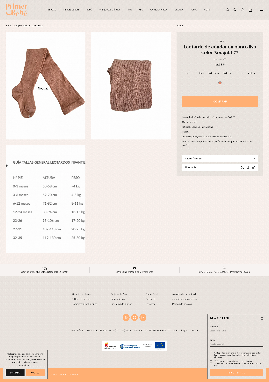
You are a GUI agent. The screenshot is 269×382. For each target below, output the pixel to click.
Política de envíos (80, 299)
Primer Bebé (152, 294)
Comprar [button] (220, 101)
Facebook (248, 167)
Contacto (151, 299)
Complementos (158, 10)
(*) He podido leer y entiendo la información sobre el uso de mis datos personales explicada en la (238, 355)
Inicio (8, 26)
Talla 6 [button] (240, 73)
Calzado (179, 10)
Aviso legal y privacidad (184, 294)
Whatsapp (253, 167)
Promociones (118, 299)
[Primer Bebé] (16, 9)
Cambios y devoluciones (84, 304)
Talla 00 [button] (227, 73)
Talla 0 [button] (189, 73)
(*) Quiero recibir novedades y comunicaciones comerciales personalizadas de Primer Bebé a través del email (238, 363)
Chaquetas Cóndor (109, 10)
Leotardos (37, 26)
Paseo (194, 10)
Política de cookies (182, 304)
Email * (213, 340)
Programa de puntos (121, 304)
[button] (220, 83)
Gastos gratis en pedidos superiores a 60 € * (45, 272)
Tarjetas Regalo (119, 294)
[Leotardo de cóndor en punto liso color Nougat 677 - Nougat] (45, 86)
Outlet (208, 10)
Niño (141, 10)
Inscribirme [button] (237, 373)
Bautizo (52, 10)
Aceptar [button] (35, 373)
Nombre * (214, 327)
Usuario (242, 10)
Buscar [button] (235, 10)
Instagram (134, 317)
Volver (180, 26)
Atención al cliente (81, 294)
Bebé (89, 10)
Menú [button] (261, 10)
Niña (129, 10)
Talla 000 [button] (213, 73)
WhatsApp (126, 317)
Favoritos (150, 304)
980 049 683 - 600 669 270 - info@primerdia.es (224, 272)
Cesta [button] (250, 10)
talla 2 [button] (200, 73)
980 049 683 (146, 331)
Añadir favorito (193, 159)
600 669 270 (164, 331)
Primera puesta (71, 10)
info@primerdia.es (188, 331)
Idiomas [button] (227, 10)
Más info (15, 373)
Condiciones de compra (184, 299)
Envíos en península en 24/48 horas (134, 272)
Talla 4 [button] (251, 73)
